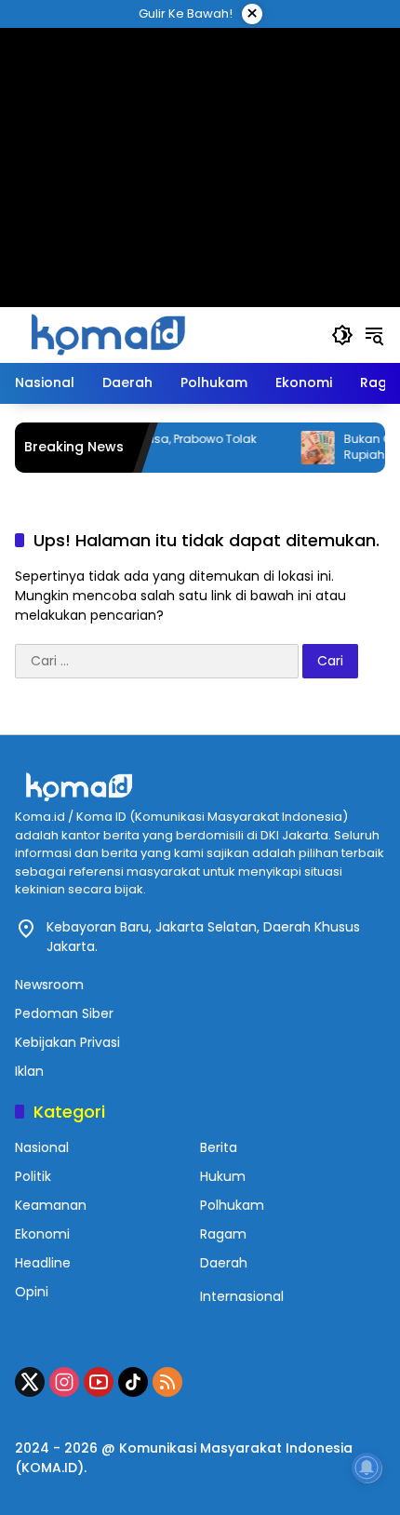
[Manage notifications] (366, 1467)
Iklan (29, 1071)
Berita (218, 1147)
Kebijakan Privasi (67, 1042)
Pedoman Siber (64, 1013)
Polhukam (232, 1205)
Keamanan (51, 1205)
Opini (31, 1291)
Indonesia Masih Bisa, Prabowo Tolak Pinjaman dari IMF (138, 447)
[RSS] (167, 1382)
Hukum (223, 1176)
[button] (342, 335)
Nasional (42, 1147)
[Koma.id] (108, 334)
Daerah (223, 1263)
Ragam (223, 1234)
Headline (43, 1263)
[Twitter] (30, 1382)
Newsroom (49, 984)
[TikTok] (133, 1382)
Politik (33, 1176)
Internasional (242, 1296)
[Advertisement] (200, 144)
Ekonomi (42, 1234)
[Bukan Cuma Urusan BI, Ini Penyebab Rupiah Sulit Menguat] (304, 447)
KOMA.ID (49, 1467)
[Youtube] (98, 1382)
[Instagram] (64, 1382)
